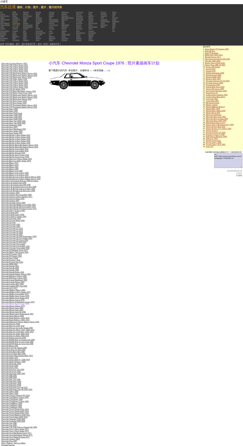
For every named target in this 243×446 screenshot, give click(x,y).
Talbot (90, 36)
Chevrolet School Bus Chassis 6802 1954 (17, 356)
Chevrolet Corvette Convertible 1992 (15, 248)
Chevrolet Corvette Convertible (13, 244)
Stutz (90, 28)
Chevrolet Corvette (8, 222)
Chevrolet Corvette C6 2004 (12, 232)
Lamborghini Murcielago (215, 97)
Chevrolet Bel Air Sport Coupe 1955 (15, 155)
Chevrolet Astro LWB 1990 (11, 115)
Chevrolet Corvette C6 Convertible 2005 (16, 238)
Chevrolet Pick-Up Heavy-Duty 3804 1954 (17, 330)
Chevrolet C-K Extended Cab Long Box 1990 (18, 187)
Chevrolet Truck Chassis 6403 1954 (15, 411)
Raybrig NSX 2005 (213, 79)
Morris (64, 28)
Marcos (51, 36)
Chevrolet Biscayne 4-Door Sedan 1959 (16, 159)
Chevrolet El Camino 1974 (11, 254)
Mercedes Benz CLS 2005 (216, 117)
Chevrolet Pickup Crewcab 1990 (13, 338)
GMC (25, 36)
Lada (114, 19)
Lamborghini (53, 21)
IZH (113, 16)
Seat (90, 14)
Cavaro (15, 21)
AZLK (114, 12)
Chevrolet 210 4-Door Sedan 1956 (14, 87)
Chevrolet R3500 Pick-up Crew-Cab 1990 (17, 344)
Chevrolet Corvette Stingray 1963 (14, 63)
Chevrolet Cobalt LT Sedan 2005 (13, 216)
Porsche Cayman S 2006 (215, 134)
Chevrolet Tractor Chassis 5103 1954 (15, 395)
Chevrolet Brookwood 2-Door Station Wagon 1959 (20, 177)
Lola (50, 31)
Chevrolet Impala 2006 (10, 270)
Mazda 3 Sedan (212, 105)
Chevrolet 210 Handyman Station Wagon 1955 (19, 95)
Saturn (78, 40)
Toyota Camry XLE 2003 (215, 144)
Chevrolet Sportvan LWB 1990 (13, 373)
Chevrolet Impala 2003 (10, 266)
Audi (2, 27)
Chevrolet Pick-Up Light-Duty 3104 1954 (17, 332)
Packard (65, 38)
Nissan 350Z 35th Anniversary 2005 (220, 125)
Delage (26, 18)
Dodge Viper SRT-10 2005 (215, 65)
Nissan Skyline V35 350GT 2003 (218, 129)
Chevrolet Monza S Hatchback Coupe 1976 (18, 302)
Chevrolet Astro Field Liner (11, 113)
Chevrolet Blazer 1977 (10, 163)
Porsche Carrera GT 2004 (215, 132)
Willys (103, 27)
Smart (90, 21)
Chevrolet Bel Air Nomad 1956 (13, 153)
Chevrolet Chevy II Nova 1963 (13, 210)
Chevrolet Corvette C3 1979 (12, 230)
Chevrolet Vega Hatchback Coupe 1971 (16, 433)
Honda (38, 12)
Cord (14, 33)
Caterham (16, 19)
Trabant (104, 14)
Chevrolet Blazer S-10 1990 (12, 171)
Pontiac (79, 21)
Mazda (64, 14)
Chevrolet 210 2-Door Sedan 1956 (14, 83)
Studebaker (92, 27)
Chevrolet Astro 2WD (9, 111)
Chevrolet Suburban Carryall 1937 (14, 387)
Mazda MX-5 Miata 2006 (215, 111)
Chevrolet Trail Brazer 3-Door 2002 (15, 401)
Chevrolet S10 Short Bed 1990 (13, 352)
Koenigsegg (53, 19)
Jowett (51, 14)
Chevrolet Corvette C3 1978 (12, 228)
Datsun (26, 14)
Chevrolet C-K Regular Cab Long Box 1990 (18, 189)
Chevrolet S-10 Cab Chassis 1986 (14, 348)
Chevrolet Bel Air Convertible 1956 (14, 151)
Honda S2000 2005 (213, 77)
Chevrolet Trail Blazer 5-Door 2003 (15, 397)
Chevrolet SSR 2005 (9, 375)
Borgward (4, 38)
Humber (39, 18)
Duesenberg (28, 27)
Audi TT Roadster (212, 53)
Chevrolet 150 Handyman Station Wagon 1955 (19, 73)
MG (63, 21)
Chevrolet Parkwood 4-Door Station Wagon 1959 (20, 322)
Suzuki (91, 34)
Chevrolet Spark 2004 (9, 366)
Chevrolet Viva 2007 (9, 441)
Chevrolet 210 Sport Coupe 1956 (14, 101)
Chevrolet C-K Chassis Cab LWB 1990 (16, 185)
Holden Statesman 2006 (215, 73)
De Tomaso (27, 16)
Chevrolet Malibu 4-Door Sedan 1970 (15, 292)
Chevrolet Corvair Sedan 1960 (13, 220)
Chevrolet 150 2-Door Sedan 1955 (14, 65)
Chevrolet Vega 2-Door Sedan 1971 (15, 429)
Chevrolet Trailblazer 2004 (11, 405)
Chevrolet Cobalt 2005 (10, 212)
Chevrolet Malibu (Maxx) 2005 (13, 290)
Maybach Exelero (213, 103)
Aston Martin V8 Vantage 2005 (217, 49)
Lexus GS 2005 (212, 99)
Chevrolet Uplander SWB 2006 (13, 421)
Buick (14, 16)
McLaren (65, 16)
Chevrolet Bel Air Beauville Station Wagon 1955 (19, 145)
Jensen (52, 12)
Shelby (91, 16)
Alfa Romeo (4, 16)
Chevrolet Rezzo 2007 (9, 346)
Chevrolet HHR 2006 (9, 264)
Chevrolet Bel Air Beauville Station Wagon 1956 (19, 147)
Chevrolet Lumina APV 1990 (12, 284)
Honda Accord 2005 (214, 75)
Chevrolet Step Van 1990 (10, 379)
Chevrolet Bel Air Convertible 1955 (14, 149)
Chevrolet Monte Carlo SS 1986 (13, 312)
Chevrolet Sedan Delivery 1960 (13, 362)
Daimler (26, 12)
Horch (38, 14)
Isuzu (38, 36)
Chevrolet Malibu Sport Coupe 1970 (15, 296)
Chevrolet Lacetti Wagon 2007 (13, 282)
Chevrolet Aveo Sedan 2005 (12, 131)
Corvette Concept (8, 445)
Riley (78, 31)
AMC (2, 21)
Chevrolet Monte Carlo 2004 (12, 308)
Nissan (64, 31)
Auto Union (4, 31)
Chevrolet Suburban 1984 (11, 381)
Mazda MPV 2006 (213, 109)
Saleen (79, 38)
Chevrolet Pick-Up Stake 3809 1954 (15, 336)
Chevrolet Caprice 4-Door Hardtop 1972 (16, 197)
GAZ (114, 14)
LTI (50, 34)
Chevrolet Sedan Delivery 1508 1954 (15, 360)
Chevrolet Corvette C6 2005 (12, 234)
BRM (14, 12)
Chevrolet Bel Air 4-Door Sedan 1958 (15, 143)
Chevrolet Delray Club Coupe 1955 (14, 252)
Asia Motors (4, 23)
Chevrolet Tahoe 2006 (9, 393)
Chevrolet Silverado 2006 (11, 364)
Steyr (90, 25)
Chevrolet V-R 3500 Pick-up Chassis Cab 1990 (19, 427)
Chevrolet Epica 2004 (9, 258)
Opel (63, 36)
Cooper (15, 31)
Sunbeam (92, 33)
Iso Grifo (39, 34)
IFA (37, 25)
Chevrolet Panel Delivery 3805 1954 (15, 320)
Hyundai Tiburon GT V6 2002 (218, 81)
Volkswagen (105, 21)
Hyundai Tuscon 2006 (214, 83)
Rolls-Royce (80, 33)
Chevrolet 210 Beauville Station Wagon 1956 (18, 91)
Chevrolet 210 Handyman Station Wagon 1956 (19, 97)
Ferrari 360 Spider (213, 67)
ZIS (113, 31)
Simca (90, 18)
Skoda (90, 19)
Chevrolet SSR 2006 (9, 377)
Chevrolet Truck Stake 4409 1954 (14, 417)
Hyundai (39, 21)
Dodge (25, 23)
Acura (2, 14)
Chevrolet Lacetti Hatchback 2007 (14, 280)
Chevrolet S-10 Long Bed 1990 (13, 350)
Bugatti (15, 14)
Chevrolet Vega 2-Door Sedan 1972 (15, 431)
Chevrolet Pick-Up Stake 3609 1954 (15, 334)
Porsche (79, 23)
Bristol (2, 40)
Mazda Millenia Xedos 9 (215, 107)
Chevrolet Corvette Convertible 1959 (15, 246)
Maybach (65, 12)
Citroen (15, 28)
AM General (4, 19)
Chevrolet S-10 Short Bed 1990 (13, 354)
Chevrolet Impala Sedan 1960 (12, 272)
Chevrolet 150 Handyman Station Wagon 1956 (19, 75)
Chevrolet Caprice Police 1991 (13, 199)
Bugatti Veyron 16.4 (213, 57)
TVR (102, 18)
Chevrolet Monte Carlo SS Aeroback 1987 (17, 314)
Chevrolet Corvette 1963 (10, 224)
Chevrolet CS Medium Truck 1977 (14, 250)
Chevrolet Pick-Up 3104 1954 (12, 326)
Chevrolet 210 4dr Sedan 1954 (13, 89)
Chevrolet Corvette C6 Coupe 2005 (14, 240)
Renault (79, 28)
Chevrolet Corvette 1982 (10, 226)
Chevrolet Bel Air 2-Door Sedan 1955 (15, 135)
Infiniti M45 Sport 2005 (215, 87)
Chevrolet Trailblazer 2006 (11, 407)
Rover (78, 34)
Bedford (3, 33)
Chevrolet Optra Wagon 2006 (12, 316)
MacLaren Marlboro (214, 115)
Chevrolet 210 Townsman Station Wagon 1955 (19, 105)
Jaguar (38, 38)
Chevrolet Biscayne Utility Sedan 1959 (16, 161)
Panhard (79, 12)
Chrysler (15, 27)
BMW (2, 36)
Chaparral (16, 23)
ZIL (113, 28)
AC (1, 12)
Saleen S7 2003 (212, 138)
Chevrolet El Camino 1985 (11, 256)
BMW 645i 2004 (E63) (214, 55)
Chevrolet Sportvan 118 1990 (12, 369)
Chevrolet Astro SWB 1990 (11, 119)
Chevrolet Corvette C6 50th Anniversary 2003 (19, 236)
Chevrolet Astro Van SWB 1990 (13, 123)
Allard (2, 18)
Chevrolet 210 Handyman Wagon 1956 (16, 99)
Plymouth (79, 19)
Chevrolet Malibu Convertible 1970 (15, 294)
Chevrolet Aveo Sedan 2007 (12, 133)
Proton (78, 25)
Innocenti (39, 31)
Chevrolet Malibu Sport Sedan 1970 (15, 298)
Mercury (65, 19)
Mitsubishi (65, 25)
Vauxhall (104, 19)
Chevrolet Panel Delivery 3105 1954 (15, 318)
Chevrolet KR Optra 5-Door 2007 (14, 278)
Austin (2, 28)
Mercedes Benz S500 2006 (216, 121)
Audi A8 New (210, 51)
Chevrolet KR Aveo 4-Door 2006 (14, 276)
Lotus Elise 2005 (212, 101)
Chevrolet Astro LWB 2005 (11, 117)
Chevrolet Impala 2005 (10, 268)
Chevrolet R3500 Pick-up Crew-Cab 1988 (17, 342)
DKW (25, 19)
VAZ (113, 25)
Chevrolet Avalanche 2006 (11, 125)
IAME (38, 23)
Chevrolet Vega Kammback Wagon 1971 (17, 435)
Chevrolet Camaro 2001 (10, 193)
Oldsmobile (66, 34)
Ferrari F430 (211, 71)
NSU (63, 33)
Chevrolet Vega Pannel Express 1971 (15, 437)
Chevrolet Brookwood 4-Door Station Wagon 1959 (20, 179)
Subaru (91, 31)
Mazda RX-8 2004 (213, 113)
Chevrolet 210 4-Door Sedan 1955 (14, 85)
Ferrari (25, 28)
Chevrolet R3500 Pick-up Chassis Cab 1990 (18, 340)
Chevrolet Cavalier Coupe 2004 (13, 203)
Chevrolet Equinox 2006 (10, 260)
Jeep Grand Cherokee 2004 (216, 91)
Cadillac (15, 18)
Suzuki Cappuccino (213, 140)
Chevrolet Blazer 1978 (10, 165)
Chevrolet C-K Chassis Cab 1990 (13, 183)
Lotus (51, 33)
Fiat (24, 31)
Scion (90, 12)
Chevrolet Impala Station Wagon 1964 (16, 274)
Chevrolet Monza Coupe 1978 (12, 300)
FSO (25, 34)
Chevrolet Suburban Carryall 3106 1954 (16, 389)
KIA (50, 18)
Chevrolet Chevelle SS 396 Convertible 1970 (18, 207)
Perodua (79, 16)
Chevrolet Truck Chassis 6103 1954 (15, 409)
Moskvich (115, 21)
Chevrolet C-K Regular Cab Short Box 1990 (18, 191)
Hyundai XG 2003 (213, 85)
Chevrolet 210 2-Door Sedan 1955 (14, 81)
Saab (78, 36)
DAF (14, 38)
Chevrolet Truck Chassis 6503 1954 (15, 413)
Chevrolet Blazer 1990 (10, 169)
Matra (51, 40)
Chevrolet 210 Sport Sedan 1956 (13, 103)
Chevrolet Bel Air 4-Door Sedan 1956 (15, 141)
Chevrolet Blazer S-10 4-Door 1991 (15, 175)
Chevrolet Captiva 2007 (10, 201)
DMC (25, 21)
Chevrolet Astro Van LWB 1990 (13, 121)
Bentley (3, 34)
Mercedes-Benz (68, 18)
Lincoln (51, 28)
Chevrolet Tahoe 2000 (9, 391)
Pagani (64, 40)
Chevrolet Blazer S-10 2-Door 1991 (15, 173)
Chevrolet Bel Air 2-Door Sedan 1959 (15, 139)
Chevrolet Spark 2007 (9, 367)
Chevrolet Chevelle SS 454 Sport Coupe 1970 (18, 209)
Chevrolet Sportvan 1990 (11, 371)
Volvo (103, 23)
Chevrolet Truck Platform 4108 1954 (15, 415)
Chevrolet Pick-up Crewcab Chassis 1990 (17, 328)
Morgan (64, 27)
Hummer (39, 19)
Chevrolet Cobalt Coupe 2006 (12, 214)
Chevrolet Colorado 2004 (11, 218)
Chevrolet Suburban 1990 (11, 383)
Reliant (78, 27)
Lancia (51, 23)
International (40, 33)
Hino (25, 38)
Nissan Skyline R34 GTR (215, 127)
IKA (37, 27)
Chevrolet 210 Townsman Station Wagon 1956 (19, 107)
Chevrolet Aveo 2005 (9, 127)
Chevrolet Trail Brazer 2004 (12, 399)
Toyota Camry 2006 (213, 142)
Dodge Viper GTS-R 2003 (215, 63)
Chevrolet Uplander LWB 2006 (13, 419)
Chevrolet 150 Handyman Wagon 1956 (16, 77)
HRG (37, 16)
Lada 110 (209, 146)
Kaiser (51, 16)
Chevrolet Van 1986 (9, 423)
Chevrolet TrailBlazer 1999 (11, 403)
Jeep (38, 40)
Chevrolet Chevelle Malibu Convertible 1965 (18, 205)
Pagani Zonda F (212, 130)
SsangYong (92, 23)
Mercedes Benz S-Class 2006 (217, 119)
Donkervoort (27, 25)
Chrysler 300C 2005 (213, 61)
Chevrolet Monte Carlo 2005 (12, 310)
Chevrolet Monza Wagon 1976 (13, 306)
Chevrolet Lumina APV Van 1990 (14, 286)
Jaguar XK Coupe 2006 (215, 89)
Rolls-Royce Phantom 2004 (216, 136)
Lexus (51, 27)
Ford (25, 33)
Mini (63, 23)
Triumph (104, 16)
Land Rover (53, 25)
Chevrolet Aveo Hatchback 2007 (13, 129)
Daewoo (15, 36)
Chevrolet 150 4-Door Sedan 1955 (14, 69)
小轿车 (239, 173)
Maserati (52, 38)
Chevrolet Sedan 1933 (9, 358)
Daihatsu (15, 40)
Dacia (14, 34)
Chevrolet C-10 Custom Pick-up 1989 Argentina (19, 181)
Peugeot (79, 18)
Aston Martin (5, 25)
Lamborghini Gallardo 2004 (217, 95)
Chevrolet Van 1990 (9, 425)
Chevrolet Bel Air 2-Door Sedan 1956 (15, 137)
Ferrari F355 (211, 69)
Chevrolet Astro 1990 (9, 109)
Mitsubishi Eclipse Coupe (215, 123)
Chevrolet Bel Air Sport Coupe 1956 (15, 157)
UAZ (114, 23)
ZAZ (113, 27)
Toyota (103, 12)
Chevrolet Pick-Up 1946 (10, 324)
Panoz (78, 14)
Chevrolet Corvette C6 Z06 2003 (217, 59)
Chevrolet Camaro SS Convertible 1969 (16, 195)
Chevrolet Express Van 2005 (12, 262)
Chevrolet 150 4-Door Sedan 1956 (14, 71)
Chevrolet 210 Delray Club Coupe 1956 (16, 93)
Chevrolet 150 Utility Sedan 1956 (14, 79)
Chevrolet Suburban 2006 (11, 385)
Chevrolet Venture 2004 (10, 439)
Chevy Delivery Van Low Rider (13, 443)
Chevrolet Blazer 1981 (10, 167)
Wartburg (104, 25)
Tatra (90, 38)
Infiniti (38, 28)
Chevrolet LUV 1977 (9, 288)
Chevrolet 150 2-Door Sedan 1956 (14, 67)
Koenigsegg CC (212, 93)
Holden (26, 40)
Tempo (91, 40)
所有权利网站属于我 (234, 171)
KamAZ (115, 18)
